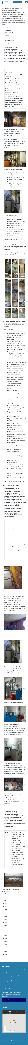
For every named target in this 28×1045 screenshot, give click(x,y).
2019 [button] (5, 938)
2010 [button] (5, 910)
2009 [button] (5, 906)
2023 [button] (5, 951)
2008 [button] (5, 903)
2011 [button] (5, 913)
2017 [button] (5, 932)
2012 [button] (5, 916)
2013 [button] (5, 919)
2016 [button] (5, 929)
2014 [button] (5, 922)
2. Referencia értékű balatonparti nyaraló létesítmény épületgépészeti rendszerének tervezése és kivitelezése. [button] (15, 247)
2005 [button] (5, 894)
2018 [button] (5, 935)
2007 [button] (5, 900)
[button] (26, 2)
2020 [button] (5, 941)
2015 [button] (5, 925)
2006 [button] (5, 897)
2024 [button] (5, 954)
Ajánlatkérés (7, 1000)
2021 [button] (5, 945)
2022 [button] (5, 948)
